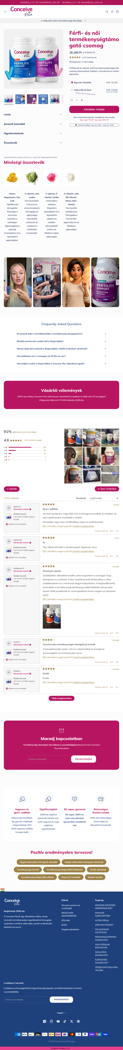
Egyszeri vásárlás (82, 82)
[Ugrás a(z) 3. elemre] (32, 99)
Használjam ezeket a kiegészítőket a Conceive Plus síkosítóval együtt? (61, 363)
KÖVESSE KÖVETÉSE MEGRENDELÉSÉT (105, 907)
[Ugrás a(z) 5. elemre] (55, 99)
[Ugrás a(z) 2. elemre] (20, 99)
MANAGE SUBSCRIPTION (102, 914)
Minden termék (95, 877)
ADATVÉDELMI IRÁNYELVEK (102, 946)
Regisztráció (61, 999)
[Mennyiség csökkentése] (72, 100)
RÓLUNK (66, 920)
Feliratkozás (83, 759)
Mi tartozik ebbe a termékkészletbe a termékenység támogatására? (61, 333)
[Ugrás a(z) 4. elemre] (43, 99)
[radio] (72, 82)
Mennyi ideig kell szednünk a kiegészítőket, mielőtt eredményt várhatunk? (61, 348)
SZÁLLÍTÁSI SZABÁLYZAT (101, 953)
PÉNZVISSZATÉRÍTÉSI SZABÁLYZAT (105, 938)
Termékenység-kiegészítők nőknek (37, 877)
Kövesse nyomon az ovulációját (71, 907)
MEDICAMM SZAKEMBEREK (69, 914)
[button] (83, 57)
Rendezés (81, 498)
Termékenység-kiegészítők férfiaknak (64, 869)
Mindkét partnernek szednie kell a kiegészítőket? (61, 341)
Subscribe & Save (84, 92)
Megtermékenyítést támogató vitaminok (84, 862)
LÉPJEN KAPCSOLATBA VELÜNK (106, 969)
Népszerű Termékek (70, 877)
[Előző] (13, 2)
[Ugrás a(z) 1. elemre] (8, 99)
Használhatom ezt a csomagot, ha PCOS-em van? (61, 356)
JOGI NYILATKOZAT (104, 925)
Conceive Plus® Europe (65, 1041)
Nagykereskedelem (70, 929)
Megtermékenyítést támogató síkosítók (38, 862)
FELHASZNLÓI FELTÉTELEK (102, 931)
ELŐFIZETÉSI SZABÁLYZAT (101, 961)
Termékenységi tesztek (28, 869)
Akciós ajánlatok (98, 869)
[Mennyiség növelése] (82, 100)
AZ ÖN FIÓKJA (102, 920)
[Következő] (109, 2)
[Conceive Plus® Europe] (22, 11)
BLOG (64, 925)
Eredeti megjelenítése (83, 526)
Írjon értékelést (109, 489)
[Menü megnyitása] (5, 11)
